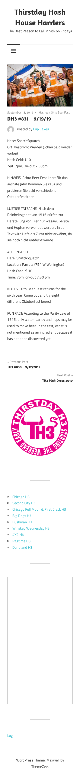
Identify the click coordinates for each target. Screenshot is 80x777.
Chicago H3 (21, 497)
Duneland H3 (22, 547)
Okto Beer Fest (60, 112)
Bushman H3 (22, 522)
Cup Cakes (41, 129)
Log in (11, 735)
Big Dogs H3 (21, 515)
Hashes (43, 112)
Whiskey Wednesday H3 (31, 528)
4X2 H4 (18, 534)
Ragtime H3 (21, 541)
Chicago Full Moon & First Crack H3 (39, 509)
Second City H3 (23, 503)
